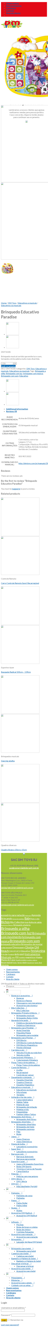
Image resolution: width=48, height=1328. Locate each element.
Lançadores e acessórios (27, 1146)
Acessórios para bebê (25, 1271)
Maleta (39, 957)
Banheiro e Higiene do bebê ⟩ (24, 1258)
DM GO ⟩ (16, 1184)
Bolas (18, 1134)
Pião (18, 1131)
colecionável (6, 947)
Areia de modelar (18, 919)
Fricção (4, 954)
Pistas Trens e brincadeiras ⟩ (24, 1062)
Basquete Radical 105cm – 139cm (16, 672)
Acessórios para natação (27, 1237)
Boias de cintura (23, 1229)
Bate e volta (35, 919)
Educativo (23, 376)
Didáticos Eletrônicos (25, 1025)
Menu (10, 63)
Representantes (14, 5)
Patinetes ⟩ (16, 1193)
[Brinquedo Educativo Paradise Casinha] (12, 334)
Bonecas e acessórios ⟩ (22, 995)
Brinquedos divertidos (26, 1124)
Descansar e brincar (25, 1266)
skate (24, 962)
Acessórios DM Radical (26, 1215)
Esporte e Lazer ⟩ (19, 1161)
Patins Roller (22, 1203)
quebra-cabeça (32, 960)
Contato (10, 10)
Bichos (5, 922)
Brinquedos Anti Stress (26, 1119)
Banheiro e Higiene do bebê (28, 1261)
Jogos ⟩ (15, 1136)
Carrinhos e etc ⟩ (19, 1050)
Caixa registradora (24, 1099)
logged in (16, 489)
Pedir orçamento (8, 366)
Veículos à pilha (23, 1055)
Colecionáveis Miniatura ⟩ (23, 1057)
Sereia (19, 963)
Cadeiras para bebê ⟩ (21, 1253)
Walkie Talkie (22, 1102)
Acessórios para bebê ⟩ (22, 1268)
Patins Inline (21, 1205)
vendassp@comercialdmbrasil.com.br (17, 905)
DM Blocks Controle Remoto (29, 1042)
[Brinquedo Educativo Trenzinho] (12, 347)
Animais (28, 915)
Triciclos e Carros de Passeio (29, 1169)
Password (6, 1315)
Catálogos (11, 8)
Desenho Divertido (24, 1080)
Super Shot (38, 962)
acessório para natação (13, 915)
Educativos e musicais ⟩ (22, 1087)
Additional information (17, 409)
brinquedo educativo (11, 944)
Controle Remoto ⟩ (20, 1067)
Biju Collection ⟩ (19, 1008)
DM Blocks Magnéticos (27, 1045)
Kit (17, 957)
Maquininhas (22, 1112)
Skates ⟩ (15, 1208)
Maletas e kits (22, 1109)
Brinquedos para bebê (26, 1251)
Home (4, 303)
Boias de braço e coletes (27, 1227)
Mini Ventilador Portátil (26, 1186)
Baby (27, 918)
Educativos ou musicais (11, 305)
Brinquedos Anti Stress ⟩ (22, 1117)
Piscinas (20, 1224)
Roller (15, 962)
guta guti (19, 954)
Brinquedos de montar (32, 944)
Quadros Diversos (24, 1082)
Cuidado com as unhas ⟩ (22, 1285)
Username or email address (13, 1307)
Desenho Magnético (25, 1085)
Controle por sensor (25, 1075)
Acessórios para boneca (26, 1005)
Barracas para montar (25, 1159)
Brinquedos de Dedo (25, 1127)
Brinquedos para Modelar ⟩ (23, 1028)
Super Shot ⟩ (17, 1149)
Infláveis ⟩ (16, 1222)
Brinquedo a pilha (15, 928)
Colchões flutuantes (25, 1232)
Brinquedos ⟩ (17, 1239)
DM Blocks (21, 1040)
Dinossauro (18, 947)
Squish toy (30, 963)
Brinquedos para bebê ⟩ (22, 1248)
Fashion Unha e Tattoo (26, 1114)
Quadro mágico (21, 960)
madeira (22, 957)
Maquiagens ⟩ (18, 1277)
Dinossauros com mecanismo (29, 1003)
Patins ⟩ (15, 1200)
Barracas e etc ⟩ (18, 1154)
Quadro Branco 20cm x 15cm (14, 849)
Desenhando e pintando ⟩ (22, 1077)
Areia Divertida (23, 1030)
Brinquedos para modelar (27, 1035)
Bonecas (20, 998)
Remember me (16, 1320)
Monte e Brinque (23, 1047)
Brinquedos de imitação (26, 1107)
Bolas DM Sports (23, 1166)
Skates (19, 1210)
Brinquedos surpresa (25, 1129)
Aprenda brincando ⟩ (21, 1020)
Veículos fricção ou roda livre (29, 1052)
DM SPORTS (15, 951)
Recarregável (7, 962)
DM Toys (12, 303)
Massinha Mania (23, 1033)
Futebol (11, 954)
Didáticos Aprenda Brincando (29, 1023)
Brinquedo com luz (14, 373)
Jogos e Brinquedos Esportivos (29, 1164)
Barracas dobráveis (25, 1156)
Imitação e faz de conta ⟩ (22, 1097)
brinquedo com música (33, 373)
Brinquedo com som (10, 376)
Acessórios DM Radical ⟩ (23, 1213)
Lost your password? (10, 1325)
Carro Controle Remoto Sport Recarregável (20, 583)
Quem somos (12, 3)
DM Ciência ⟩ (17, 1179)
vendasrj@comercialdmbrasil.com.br (17, 887)
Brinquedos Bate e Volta (27, 1018)
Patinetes (20, 1198)
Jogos (13, 957)
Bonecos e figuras (7, 925)
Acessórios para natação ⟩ (23, 1234)
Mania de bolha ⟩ (19, 1144)
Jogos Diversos (23, 1139)
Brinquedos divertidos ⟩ (22, 1122)
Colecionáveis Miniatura (27, 1060)
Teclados (20, 1094)
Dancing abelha (8, 761)
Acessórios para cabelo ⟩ (22, 1283)
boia (26, 922)
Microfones (21, 1092)
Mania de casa (22, 1104)
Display (29, 947)
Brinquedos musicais (25, 1015)
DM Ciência (21, 1181)
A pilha (19, 1070)
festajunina (38, 950)
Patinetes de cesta (24, 1195)
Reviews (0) (11, 411)
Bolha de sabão (35, 922)
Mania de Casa (8, 960)
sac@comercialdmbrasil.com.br (24, 868)
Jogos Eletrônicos (24, 1141)
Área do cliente (13, 13)
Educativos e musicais (27, 303)
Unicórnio (5, 965)
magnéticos (30, 957)
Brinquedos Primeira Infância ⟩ (25, 1013)
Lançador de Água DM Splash (29, 1242)
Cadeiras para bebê (25, 1256)
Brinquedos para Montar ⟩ (23, 1037)
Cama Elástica (22, 1171)
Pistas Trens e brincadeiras (28, 1065)
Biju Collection (17, 922)
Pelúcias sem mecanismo (27, 1176)
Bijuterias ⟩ (16, 1280)
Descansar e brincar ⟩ (21, 1263)
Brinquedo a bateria (21, 925)
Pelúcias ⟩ (16, 1174)
